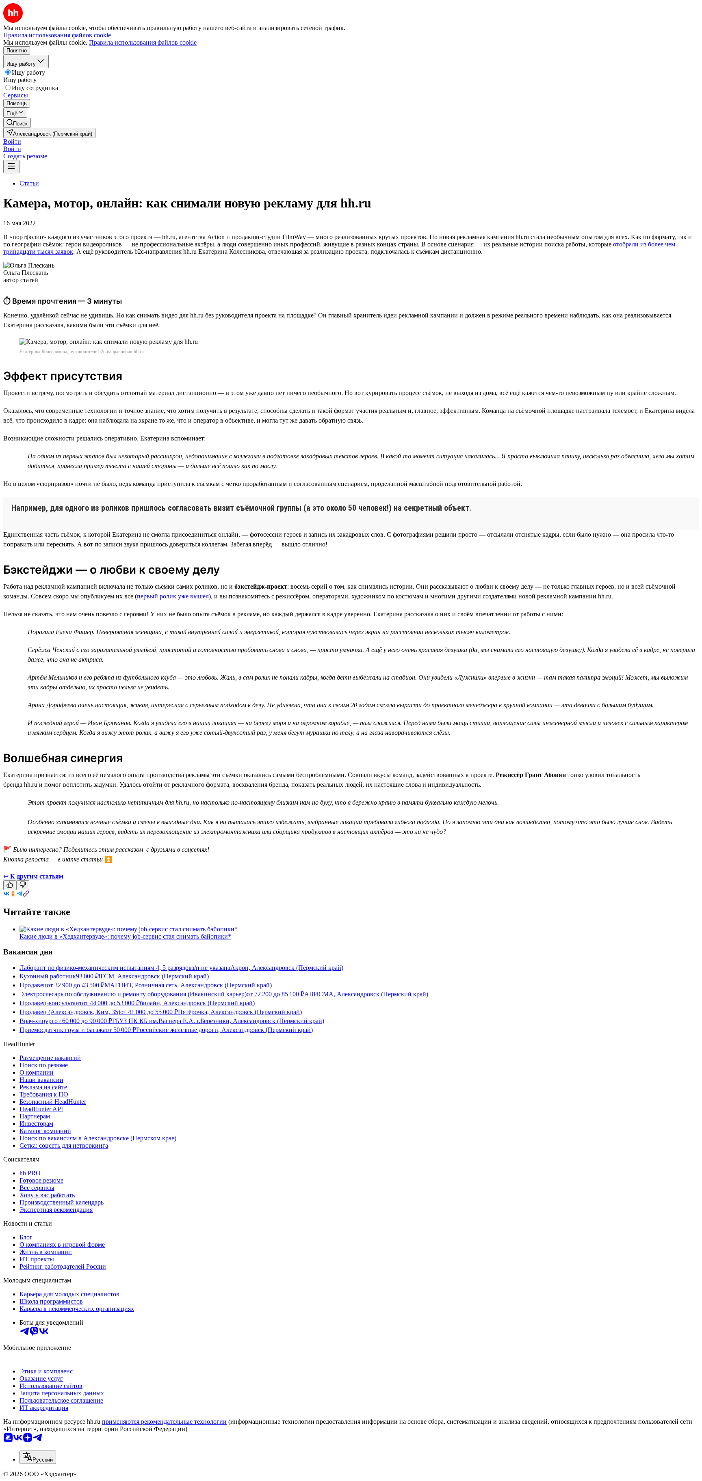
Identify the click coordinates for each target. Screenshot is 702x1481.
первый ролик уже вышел (173, 596)
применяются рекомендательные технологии (164, 1421)
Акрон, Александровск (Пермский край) (286, 967)
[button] (12, 141)
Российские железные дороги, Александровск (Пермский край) (224, 1029)
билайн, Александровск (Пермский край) (197, 1003)
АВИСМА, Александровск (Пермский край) (366, 994)
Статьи (29, 183)
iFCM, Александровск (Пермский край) (154, 976)
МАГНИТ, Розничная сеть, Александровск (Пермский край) (188, 985)
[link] (17, 123)
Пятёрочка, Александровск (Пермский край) (240, 1011)
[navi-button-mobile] (11, 166)
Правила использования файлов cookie (143, 42)
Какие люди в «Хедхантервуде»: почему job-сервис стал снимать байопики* (125, 936)
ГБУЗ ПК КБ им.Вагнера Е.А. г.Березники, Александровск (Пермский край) (218, 1020)
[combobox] (38, 1457)
